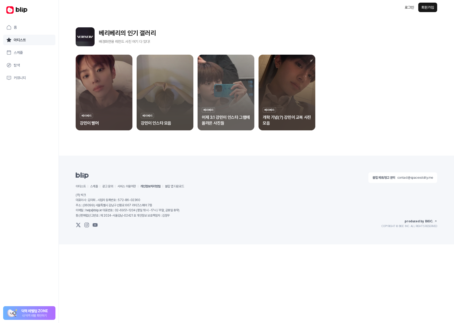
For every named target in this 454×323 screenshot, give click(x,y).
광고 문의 (107, 186)
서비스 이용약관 (126, 186)
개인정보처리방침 (150, 186)
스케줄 (94, 186)
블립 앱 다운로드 (174, 186)
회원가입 (427, 7)
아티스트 (81, 186)
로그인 (409, 7)
